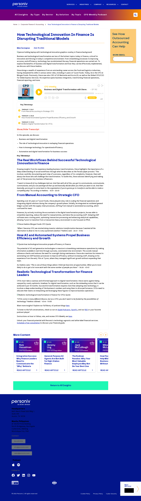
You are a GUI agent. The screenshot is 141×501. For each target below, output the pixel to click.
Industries (84, 4)
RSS (86, 310)
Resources (111, 4)
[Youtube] (33, 475)
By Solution (62, 15)
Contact (124, 4)
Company (98, 4)
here (67, 306)
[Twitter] (18, 475)
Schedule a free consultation (28, 323)
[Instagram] (28, 475)
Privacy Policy (98, 493)
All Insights (21, 15)
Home (15, 24)
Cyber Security (111, 493)
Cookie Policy (85, 493)
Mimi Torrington (23, 48)
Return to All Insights (60, 385)
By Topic (76, 15)
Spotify (74, 310)
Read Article (24, 370)
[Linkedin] (23, 475)
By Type (35, 15)
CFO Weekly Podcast (95, 15)
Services (71, 4)
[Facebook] (13, 475)
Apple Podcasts (64, 310)
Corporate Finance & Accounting (32, 24)
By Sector (47, 15)
